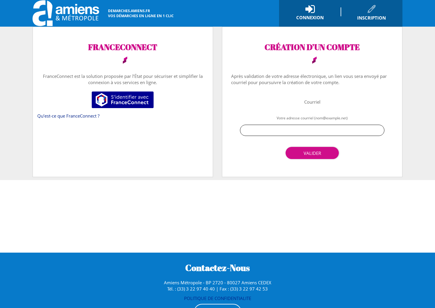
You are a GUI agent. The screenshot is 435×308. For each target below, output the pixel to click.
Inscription (371, 18)
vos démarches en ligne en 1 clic (141, 13)
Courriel (312, 102)
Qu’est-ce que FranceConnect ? (68, 116)
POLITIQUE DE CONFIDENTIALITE (217, 298)
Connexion (310, 17)
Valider (312, 153)
